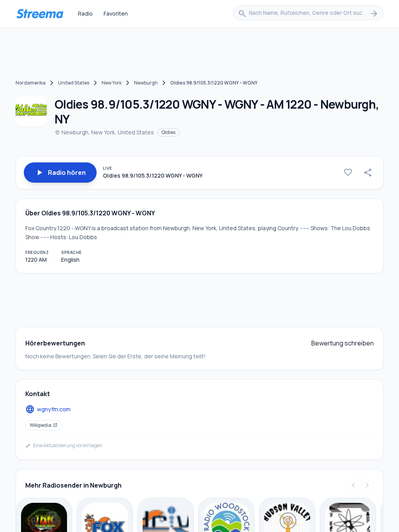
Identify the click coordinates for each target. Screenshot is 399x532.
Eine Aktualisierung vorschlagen (63, 445)
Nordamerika (31, 82)
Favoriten (116, 13)
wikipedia (44, 425)
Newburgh (146, 82)
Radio (85, 13)
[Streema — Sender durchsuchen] (40, 13)
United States (73, 82)
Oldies (168, 132)
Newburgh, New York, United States (104, 132)
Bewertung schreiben (342, 343)
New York (112, 82)
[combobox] (308, 13)
